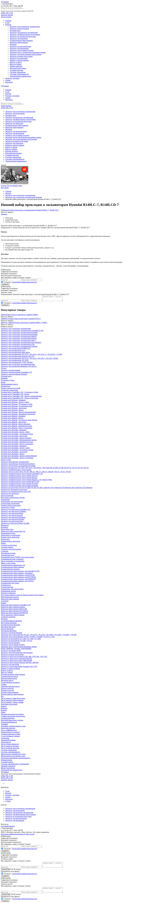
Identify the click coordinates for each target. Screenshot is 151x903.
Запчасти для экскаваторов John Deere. (15, 352)
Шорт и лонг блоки (8, 563)
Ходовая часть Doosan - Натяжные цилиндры (18, 414)
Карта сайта (30, 834)
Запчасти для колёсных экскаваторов (24, 32)
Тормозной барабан (8, 740)
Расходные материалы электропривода (15, 758)
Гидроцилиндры (7, 587)
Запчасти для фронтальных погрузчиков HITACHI (20, 482)
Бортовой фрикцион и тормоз (12, 720)
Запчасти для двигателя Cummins (13, 511)
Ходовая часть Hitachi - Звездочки (13, 422)
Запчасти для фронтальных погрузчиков (25, 34)
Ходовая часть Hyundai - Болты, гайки (15, 432)
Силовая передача (16, 70)
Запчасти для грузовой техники (22, 50)
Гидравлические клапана (10, 569)
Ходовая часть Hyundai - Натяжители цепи (17, 442)
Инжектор (5, 525)
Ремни (3, 543)
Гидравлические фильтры (10, 625)
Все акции (5, 188)
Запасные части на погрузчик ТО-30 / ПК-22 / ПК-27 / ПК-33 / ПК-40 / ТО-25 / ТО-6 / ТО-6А (36, 472)
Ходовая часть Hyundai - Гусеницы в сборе (17, 434)
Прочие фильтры (7, 629)
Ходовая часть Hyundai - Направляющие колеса (19, 440)
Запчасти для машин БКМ (11, 651)
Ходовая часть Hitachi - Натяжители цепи (16, 426)
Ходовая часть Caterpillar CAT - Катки (15, 394)
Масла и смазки (16, 64)
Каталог (8, 25)
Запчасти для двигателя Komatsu (13, 517)
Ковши (3, 603)
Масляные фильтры (8, 627)
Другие (3, 368)
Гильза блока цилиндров (10, 503)
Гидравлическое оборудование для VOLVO (17, 581)
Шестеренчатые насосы (10, 597)
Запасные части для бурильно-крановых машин (28, 52)
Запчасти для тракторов (19, 58)
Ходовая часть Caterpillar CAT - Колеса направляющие (21, 396)
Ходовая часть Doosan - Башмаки (13, 400)
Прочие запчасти (16, 66)
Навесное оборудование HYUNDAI (14, 611)
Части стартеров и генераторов (12, 561)
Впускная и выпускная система (13, 497)
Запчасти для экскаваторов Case (13, 350)
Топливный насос (7, 555)
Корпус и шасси (16, 62)
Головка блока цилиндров (11, 505)
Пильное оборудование (9, 692)
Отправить (5, 284)
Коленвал (4, 527)
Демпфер (4, 724)
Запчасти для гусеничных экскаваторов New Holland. (21, 342)
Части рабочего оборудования (12, 700)
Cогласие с (20, 282)
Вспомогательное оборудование (13, 674)
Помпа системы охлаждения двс (13, 531)
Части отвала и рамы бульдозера (13, 698)
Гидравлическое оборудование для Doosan (17, 573)
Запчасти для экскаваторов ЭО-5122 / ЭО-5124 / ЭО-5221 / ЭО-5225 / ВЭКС (29, 358)
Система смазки (7, 547)
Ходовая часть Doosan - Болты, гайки (15, 402)
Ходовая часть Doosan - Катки (12, 410)
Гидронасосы (6, 585)
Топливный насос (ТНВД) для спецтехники (17, 557)
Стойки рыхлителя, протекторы (13, 716)
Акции (8, 80)
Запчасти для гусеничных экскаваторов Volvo (18, 340)
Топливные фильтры (8, 631)
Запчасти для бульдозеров (19, 28)
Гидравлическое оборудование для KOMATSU (18, 579)
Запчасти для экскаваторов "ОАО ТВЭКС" (17, 362)
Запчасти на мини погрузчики (21, 56)
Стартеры (4, 551)
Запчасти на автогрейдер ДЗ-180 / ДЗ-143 (16, 641)
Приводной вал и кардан (10, 732)
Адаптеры (5, 601)
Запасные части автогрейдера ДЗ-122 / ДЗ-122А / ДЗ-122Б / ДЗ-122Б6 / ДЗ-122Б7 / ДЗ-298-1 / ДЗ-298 (38, 635)
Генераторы (5, 499)
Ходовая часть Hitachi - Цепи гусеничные (16, 428)
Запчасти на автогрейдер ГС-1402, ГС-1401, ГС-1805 (21, 639)
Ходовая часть (15, 30)
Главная (8, 21)
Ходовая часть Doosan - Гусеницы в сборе (16, 404)
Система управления (17, 72)
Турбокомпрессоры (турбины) (12, 559)
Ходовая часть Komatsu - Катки (12, 454)
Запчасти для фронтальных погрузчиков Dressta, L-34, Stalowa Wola (26, 480)
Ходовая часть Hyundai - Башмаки (13, 430)
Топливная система (8, 553)
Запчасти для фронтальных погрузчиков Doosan (19, 478)
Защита (3, 706)
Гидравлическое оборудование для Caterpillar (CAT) (20, 571)
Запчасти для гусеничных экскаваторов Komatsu (19, 334)
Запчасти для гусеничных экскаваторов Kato (18, 364)
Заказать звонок (7, 15)
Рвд (2, 696)
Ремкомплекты (6, 760)
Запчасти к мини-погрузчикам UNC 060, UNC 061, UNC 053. (24, 656)
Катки (3, 382)
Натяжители (5, 386)
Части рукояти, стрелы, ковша (12, 702)
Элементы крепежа (8, 617)
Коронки (4, 708)
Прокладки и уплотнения (10, 535)
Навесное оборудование (19, 42)
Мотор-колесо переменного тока (13, 754)
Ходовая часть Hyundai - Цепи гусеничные (17, 444)
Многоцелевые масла (9, 678)
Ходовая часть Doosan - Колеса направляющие (18, 412)
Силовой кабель (7, 762)
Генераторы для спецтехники (12, 501)
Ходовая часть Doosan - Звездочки (14, 408)
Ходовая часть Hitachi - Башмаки (13, 416)
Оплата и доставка (12, 78)
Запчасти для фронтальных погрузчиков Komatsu (19, 486)
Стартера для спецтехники (11, 549)
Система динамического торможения (15, 764)
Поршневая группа (8, 533)
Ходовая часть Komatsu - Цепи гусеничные (17, 458)
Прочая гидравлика (8, 593)
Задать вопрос (6, 17)
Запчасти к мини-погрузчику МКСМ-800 (16, 660)
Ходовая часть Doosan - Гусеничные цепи (16, 406)
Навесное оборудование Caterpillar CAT (16, 605)
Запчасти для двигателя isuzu (12, 515)
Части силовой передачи (10, 748)
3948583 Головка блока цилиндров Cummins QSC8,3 (21, 319)
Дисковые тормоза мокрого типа (13, 726)
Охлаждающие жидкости (10, 682)
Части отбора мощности (10, 744)
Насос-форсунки (7, 529)
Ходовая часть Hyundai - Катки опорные (16, 438)
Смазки (4, 684)
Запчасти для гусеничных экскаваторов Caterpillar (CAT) (22, 330)
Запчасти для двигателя (19, 38)
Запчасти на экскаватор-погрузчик (23, 36)
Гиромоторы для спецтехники (12, 589)
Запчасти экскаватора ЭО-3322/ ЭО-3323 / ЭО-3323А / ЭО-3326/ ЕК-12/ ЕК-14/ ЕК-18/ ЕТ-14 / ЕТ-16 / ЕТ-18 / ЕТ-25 (45, 468)
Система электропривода (19, 74)
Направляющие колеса (9, 384)
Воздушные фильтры (9, 623)
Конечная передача (8, 728)
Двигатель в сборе (8, 507)
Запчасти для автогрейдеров (20, 46)
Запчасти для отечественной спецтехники (25, 54)
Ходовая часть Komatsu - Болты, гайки (15, 448)
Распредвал (5, 539)
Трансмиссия (6, 742)
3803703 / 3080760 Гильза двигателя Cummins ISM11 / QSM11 (24, 322)
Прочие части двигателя (10, 537)
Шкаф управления (8, 768)
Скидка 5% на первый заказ (11, 186)
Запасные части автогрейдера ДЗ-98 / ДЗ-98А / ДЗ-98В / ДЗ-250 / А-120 (28, 637)
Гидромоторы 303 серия (10, 583)
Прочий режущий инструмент (12, 714)
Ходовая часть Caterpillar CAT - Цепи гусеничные (19, 398)
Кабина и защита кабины (19, 60)
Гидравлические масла (9, 676)
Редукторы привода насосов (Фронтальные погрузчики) (22, 595)
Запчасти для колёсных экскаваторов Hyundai (18, 466)
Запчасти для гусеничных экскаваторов (25, 27)
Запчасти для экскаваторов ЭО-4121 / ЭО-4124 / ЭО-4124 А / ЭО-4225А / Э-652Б (31, 354)
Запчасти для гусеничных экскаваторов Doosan (19, 338)
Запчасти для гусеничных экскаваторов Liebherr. (19, 346)
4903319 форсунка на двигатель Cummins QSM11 (19, 315)
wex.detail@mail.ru (8, 826)
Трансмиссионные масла (10, 686)
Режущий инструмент (18, 68)
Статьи (8, 801)
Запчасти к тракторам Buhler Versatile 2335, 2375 (19, 666)
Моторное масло (7, 680)
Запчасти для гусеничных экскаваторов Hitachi (18, 336)
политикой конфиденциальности (24, 282)
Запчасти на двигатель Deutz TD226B (15, 523)
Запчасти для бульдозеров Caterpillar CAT (16, 372)
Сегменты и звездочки (9, 390)
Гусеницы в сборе (7, 380)
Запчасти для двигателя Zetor (12, 521)
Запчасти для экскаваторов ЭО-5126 (14, 360)
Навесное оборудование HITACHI (14, 609)
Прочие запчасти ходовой (10, 388)
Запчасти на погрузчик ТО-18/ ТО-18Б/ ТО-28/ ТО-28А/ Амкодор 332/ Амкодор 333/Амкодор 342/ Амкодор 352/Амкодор (46, 487)
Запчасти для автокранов (19, 48)
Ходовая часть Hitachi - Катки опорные (15, 424)
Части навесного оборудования (12, 615)
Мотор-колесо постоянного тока (13, 756)
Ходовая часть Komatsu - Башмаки (14, 446)
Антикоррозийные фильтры (11, 621)
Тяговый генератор (8, 766)
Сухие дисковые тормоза (10, 736)
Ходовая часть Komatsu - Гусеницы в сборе (17, 450)
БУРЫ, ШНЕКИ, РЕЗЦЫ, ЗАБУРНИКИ (16, 649)
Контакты (9, 82)
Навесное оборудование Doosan (13, 607)
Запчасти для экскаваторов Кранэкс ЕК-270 (17, 356)
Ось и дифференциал (9, 730)
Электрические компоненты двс (13, 565)
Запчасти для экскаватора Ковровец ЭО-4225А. (19, 366)
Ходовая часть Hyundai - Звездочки (14, 436)
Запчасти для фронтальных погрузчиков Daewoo (19, 476)
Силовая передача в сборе (10, 734)
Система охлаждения (9, 545)
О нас (7, 23)
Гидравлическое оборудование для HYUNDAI (18, 577)
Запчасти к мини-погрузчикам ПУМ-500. (16, 658)
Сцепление (5, 738)
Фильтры (13, 44)
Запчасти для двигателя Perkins (12, 519)
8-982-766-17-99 (7, 13)
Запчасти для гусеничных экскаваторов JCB (17, 344)
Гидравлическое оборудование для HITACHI (18, 575)
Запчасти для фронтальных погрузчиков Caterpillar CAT (22, 474)
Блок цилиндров (7, 495)
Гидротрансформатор (9, 722)
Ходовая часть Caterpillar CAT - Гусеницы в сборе (19, 392)
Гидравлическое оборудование (21, 40)
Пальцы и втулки (7, 690)
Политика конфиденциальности (13, 834)
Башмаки (4, 378)
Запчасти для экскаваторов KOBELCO (15, 348)
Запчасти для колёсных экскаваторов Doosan (18, 464)
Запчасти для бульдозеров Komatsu (14, 374)
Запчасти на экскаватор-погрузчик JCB (16, 491)
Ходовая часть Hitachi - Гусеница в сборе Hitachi (19, 420)
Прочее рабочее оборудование (12, 694)
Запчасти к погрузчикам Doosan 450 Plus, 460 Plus (20, 662)
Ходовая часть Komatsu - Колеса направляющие (19, 456)
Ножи (3, 712)
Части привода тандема (10, 746)
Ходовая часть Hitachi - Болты (12, 418)
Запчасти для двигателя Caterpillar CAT (15, 509)
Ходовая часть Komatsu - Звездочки (14, 452)
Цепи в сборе (6, 460)
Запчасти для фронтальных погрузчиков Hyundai (19, 484)
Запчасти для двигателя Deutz (12, 513)
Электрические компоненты (20, 76)
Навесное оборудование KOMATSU (14, 613)
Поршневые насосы (8, 591)
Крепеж (4, 710)
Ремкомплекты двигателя (10, 541)
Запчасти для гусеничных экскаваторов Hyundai (19, 332)
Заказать (4, 214)
